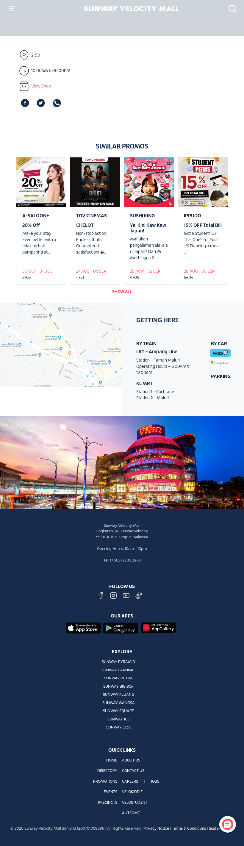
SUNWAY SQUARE (118, 711)
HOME (111, 760)
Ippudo (192, 216)
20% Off (31, 225)
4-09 (134, 278)
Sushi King (142, 216)
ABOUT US (131, 760)
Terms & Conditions (189, 829)
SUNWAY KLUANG (118, 695)
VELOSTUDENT (134, 803)
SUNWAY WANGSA (118, 703)
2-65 (26, 278)
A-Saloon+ (35, 216)
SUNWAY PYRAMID (118, 662)
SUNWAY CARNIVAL (118, 670)
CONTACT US (133, 771)
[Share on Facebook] (25, 103)
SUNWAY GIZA (118, 727)
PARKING (221, 376)
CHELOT (85, 225)
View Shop (41, 86)
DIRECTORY (107, 771)
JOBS (155, 782)
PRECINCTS (107, 803)
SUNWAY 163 (118, 719)
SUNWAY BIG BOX (118, 687)
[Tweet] (41, 103)
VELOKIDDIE (132, 792)
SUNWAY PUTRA (118, 678)
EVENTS (110, 792)
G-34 (188, 278)
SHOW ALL (122, 292)
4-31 (80, 278)
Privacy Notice (156, 829)
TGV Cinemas (91, 216)
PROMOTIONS (105, 782)
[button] (230, 8)
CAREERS (130, 782)
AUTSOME (131, 813)
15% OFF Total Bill (203, 225)
